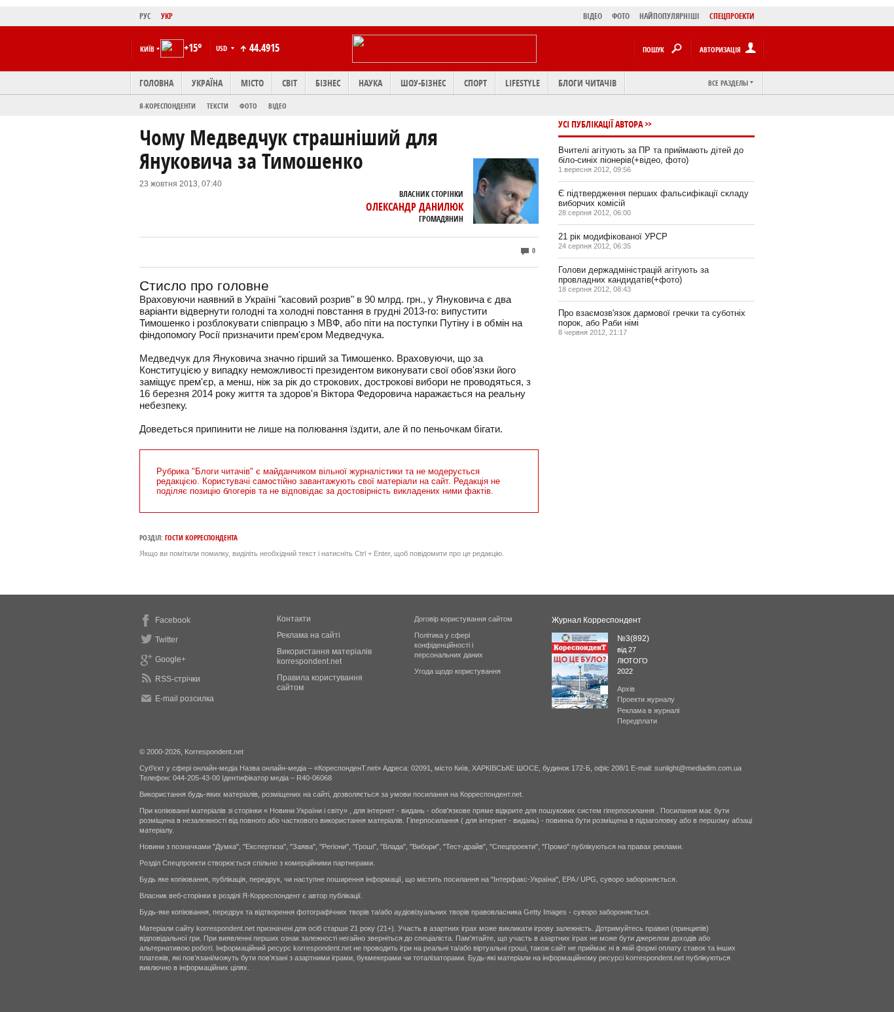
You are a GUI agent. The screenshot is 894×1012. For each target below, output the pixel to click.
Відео (277, 106)
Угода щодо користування (457, 671)
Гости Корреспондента (201, 537)
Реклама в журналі (648, 710)
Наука (370, 83)
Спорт (475, 83)
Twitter (166, 639)
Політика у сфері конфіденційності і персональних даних (448, 645)
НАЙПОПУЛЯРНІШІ (669, 16)
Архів (626, 689)
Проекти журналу (646, 699)
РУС (145, 16)
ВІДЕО (592, 16)
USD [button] (222, 48)
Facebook (172, 620)
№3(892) (633, 638)
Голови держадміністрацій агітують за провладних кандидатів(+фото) (633, 275)
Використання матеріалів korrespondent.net (324, 656)
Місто (252, 83)
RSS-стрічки (177, 679)
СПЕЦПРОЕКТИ (732, 16)
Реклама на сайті (308, 635)
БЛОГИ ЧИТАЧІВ (587, 83)
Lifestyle (522, 83)
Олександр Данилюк (414, 207)
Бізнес (327, 83)
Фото (248, 106)
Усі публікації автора (600, 124)
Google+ (170, 659)
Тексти (217, 106)
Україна (207, 83)
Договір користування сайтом (463, 619)
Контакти (294, 618)
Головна (156, 83)
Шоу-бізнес (423, 83)
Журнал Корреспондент (596, 620)
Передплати (637, 721)
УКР (167, 16)
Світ (289, 83)
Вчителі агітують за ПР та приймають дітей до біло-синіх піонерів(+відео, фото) (650, 155)
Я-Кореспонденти (167, 106)
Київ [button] (147, 49)
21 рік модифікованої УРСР (613, 236)
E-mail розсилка (184, 698)
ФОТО (621, 16)
